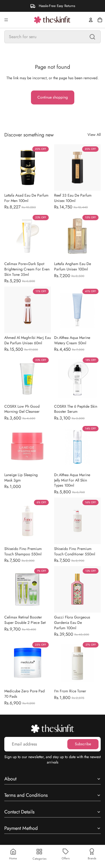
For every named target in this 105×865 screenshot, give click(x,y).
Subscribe (83, 744)
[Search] (92, 37)
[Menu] (6, 20)
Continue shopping (52, 97)
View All (94, 134)
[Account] (90, 19)
